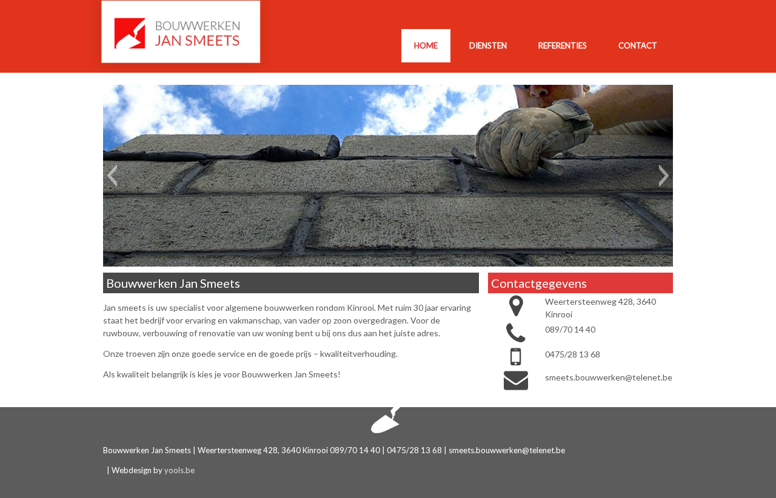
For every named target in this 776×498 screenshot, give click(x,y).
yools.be (179, 470)
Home (426, 45)
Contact (637, 45)
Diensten (488, 45)
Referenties (562, 45)
